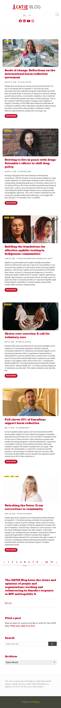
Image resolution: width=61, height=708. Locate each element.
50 (46, 562)
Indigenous (7, 217)
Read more (11, 116)
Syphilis (12, 217)
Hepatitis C (7, 476)
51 (52, 562)
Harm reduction (8, 41)
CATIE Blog (34, 702)
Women (16, 476)
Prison (12, 476)
